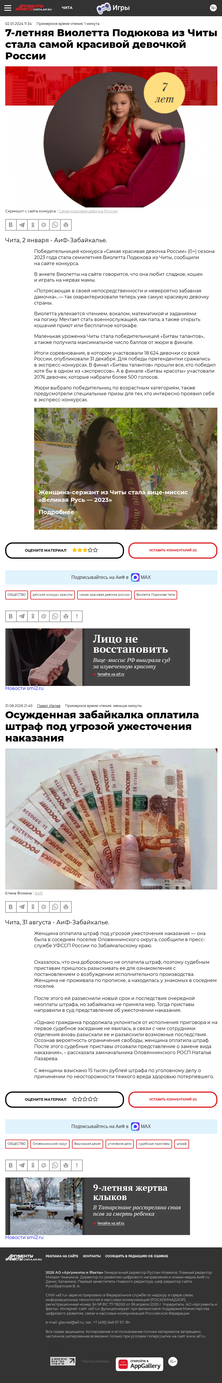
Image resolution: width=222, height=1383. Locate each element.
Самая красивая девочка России (88, 211)
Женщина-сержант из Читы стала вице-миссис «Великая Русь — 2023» (113, 496)
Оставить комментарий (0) (173, 550)
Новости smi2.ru (24, 688)
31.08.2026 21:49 (18, 706)
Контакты (92, 1256)
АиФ (39, 893)
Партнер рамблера (95, 1361)
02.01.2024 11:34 (18, 23)
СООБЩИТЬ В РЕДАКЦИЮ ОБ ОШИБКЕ (136, 1256)
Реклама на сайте (62, 1256)
